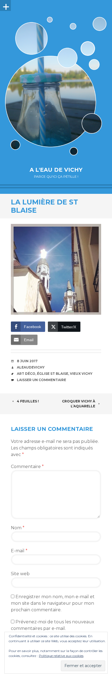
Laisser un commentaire (41, 380)
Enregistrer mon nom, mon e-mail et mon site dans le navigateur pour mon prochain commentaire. (53, 603)
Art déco (26, 374)
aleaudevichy (31, 367)
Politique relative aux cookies (61, 656)
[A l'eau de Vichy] (56, 86)
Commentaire (27, 466)
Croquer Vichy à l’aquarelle (78, 403)
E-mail (19, 550)
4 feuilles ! (28, 401)
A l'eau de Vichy (56, 169)
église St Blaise (52, 374)
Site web (20, 573)
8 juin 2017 (27, 361)
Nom (17, 527)
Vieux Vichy (81, 374)
